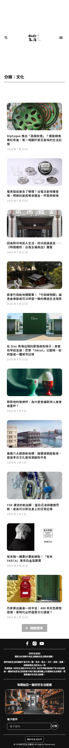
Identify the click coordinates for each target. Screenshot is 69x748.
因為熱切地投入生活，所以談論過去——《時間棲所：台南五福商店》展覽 (34, 245)
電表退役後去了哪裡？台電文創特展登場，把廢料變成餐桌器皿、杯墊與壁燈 (33, 193)
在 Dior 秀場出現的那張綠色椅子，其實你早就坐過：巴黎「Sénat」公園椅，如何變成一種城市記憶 (34, 350)
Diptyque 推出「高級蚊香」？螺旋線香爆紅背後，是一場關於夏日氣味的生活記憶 (34, 140)
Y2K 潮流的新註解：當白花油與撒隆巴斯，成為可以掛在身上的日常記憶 (33, 507)
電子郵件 (12, 719)
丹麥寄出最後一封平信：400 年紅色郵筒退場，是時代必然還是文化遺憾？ (34, 610)
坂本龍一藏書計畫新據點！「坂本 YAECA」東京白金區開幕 (30, 558)
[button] (61, 37)
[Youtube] (42, 643)
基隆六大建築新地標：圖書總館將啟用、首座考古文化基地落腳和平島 (34, 455)
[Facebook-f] (27, 643)
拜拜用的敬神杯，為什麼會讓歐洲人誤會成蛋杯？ (34, 404)
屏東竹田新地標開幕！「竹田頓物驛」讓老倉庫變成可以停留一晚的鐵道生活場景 (34, 296)
